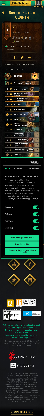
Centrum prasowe (26, 338)
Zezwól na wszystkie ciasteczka (22, 238)
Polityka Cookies (21, 333)
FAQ (4, 325)
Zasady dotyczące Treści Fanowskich (21, 328)
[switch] (36, 214)
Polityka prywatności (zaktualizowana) (21, 330)
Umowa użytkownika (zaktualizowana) (24, 325)
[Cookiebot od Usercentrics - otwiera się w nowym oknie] (30, 162)
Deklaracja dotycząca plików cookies (21, 335)
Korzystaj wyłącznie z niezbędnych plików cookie (22, 251)
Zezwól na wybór (22, 244)
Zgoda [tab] (7, 168)
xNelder (17, 46)
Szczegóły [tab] (18, 168)
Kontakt (13, 338)
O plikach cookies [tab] (32, 168)
